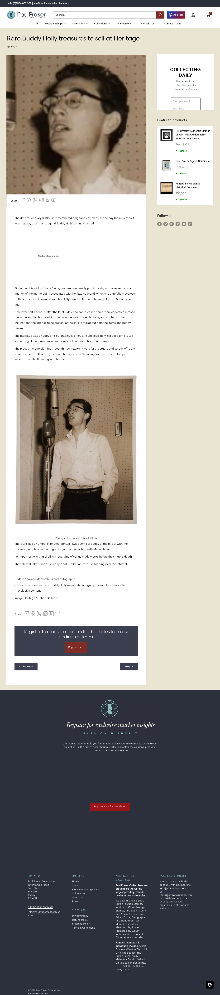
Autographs (67, 579)
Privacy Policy (80, 915)
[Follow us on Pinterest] (178, 224)
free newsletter (116, 585)
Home (75, 881)
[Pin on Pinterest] (29, 201)
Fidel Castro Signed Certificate (193, 161)
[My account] (193, 15)
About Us (77, 897)
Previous (28, 666)
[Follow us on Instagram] (171, 224)
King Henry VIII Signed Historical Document (188, 185)
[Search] (160, 15)
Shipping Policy (81, 923)
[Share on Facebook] (23, 201)
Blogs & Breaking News (85, 889)
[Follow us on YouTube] (184, 224)
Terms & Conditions (83, 927)
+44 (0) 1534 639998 (40, 906)
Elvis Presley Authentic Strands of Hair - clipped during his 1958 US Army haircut (193, 135)
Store (75, 885)
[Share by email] (41, 201)
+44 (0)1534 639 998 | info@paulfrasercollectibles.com (38, 3)
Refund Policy (80, 919)
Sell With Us (79, 893)
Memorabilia (44, 579)
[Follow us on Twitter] (165, 224)
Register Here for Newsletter (110, 806)
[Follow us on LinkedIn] (190, 224)
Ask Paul (178, 14)
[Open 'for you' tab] (210, 985)
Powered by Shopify (38, 993)
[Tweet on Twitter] (35, 201)
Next (127, 666)
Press (75, 901)
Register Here (76, 647)
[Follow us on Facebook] (159, 224)
